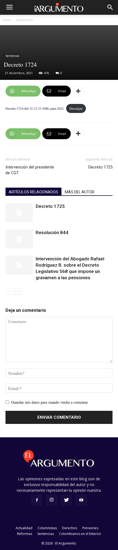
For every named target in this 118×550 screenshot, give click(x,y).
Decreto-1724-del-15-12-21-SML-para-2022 (34, 108)
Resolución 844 (52, 232)
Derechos (69, 528)
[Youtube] (81, 500)
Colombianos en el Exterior (80, 533)
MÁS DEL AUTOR (79, 192)
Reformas (24, 533)
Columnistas (47, 528)
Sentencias (24, 20)
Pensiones (90, 528)
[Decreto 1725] (19, 212)
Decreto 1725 (100, 167)
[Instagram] (51, 499)
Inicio (7, 20)
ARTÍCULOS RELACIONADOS (33, 192)
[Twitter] (66, 500)
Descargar (76, 108)
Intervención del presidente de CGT (29, 170)
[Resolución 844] (19, 238)
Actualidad (24, 528)
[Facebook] (36, 500)
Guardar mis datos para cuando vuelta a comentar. (50, 402)
